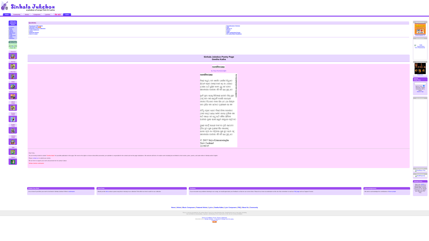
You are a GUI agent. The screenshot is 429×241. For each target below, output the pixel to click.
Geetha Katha (218, 207)
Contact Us (214, 220)
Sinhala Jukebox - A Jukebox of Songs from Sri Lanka (218, 219)
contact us (35, 158)
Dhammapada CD (420, 35)
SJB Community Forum (233, 32)
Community (16, 14)
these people (392, 191)
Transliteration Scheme (233, 26)
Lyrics (67, 14)
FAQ (227, 27)
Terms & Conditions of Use (209, 217)
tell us (107, 191)
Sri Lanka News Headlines (234, 34)
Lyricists (47, 14)
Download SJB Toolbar (36, 26)
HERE (422, 184)
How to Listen (33, 34)
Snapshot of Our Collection (37, 28)
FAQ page (297, 191)
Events (228, 30)
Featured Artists (34, 32)
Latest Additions (34, 30)
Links (228, 31)
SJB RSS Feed (33, 27)
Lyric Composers (231, 207)
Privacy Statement (222, 217)
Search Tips (420, 91)
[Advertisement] (402, 6)
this (13, 46)
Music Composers (188, 207)
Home (7, 14)
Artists (27, 14)
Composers (37, 14)
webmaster (72, 191)
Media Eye (420, 74)
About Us (245, 207)
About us (229, 28)
